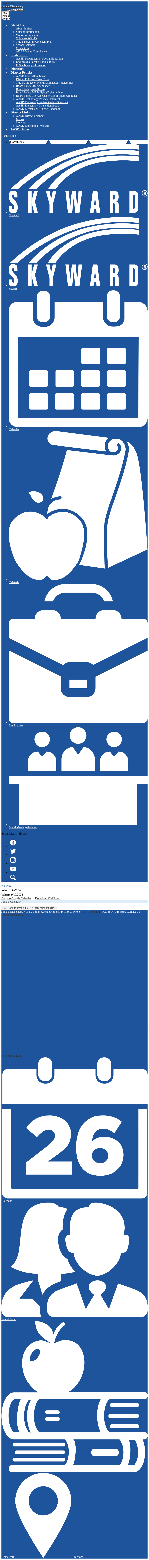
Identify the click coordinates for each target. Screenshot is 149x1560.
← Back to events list (16, 907)
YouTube (13, 868)
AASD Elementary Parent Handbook (37, 105)
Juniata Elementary (12, 914)
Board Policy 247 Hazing (30, 89)
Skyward (21, 122)
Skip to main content (13, 3)
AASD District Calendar (30, 115)
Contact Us (22, 48)
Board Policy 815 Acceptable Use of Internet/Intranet (46, 95)
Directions (77, 1556)
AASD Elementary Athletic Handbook (38, 108)
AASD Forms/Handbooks (31, 76)
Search (13, 877)
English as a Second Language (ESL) (37, 61)
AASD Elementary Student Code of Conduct (42, 102)
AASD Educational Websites (32, 125)
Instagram (13, 860)
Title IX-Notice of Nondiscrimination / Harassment (45, 82)
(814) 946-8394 (91, 911)
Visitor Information (27, 35)
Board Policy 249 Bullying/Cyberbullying (40, 92)
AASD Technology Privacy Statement (38, 99)
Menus (20, 119)
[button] (17, 25)
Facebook (13, 842)
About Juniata (24, 28)
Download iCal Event (47, 898)
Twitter (13, 851)
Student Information (27, 31)
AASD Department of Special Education (39, 58)
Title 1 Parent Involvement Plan (34, 41)
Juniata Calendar (11, 901)
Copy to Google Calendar (16, 898)
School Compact (25, 44)
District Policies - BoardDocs (32, 79)
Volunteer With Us (26, 38)
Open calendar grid (43, 907)
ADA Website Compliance (31, 51)
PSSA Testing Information (31, 65)
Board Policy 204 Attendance (33, 85)
